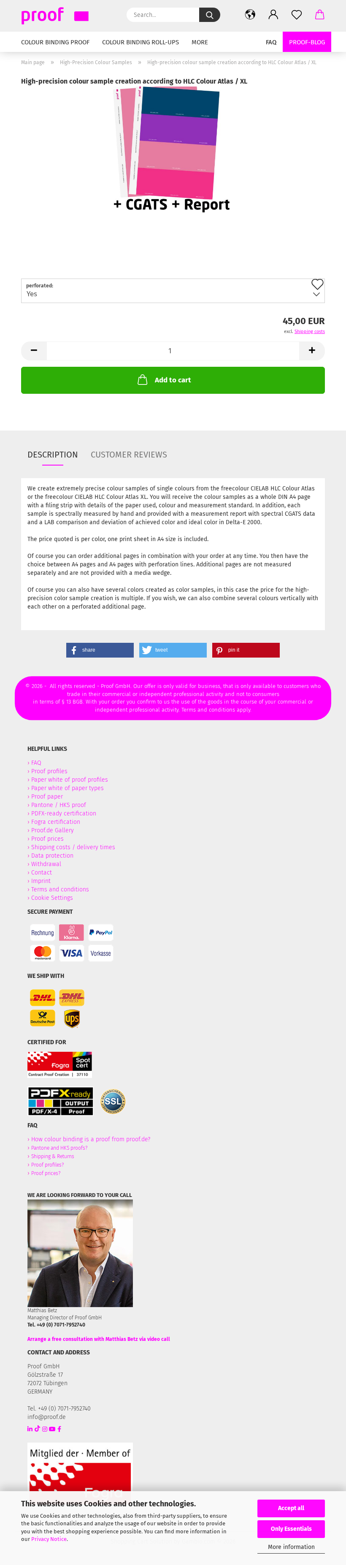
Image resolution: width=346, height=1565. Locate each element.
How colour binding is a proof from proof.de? (90, 1139)
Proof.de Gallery (52, 830)
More (200, 42)
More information (291, 1547)
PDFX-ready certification (64, 813)
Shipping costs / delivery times (73, 847)
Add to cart (173, 380)
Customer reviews (129, 454)
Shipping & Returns (52, 1156)
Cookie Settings (52, 898)
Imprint (41, 881)
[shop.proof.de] (63, 16)
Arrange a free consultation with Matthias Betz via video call (98, 1339)
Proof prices (47, 838)
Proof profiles (49, 771)
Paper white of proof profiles (69, 779)
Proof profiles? (47, 1165)
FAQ (271, 42)
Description (52, 454)
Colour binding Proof (55, 42)
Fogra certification (55, 822)
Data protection (52, 855)
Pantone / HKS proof (58, 805)
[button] (250, 15)
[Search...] (209, 15)
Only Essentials (291, 1529)
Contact (41, 872)
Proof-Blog (307, 42)
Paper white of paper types (67, 788)
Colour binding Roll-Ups (140, 42)
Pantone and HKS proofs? (59, 1148)
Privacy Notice (49, 1539)
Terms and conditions (60, 889)
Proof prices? (45, 1173)
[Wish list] (296, 15)
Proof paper (47, 796)
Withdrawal (46, 864)
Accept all (291, 1508)
